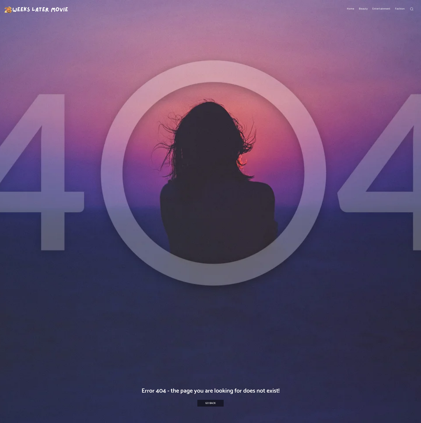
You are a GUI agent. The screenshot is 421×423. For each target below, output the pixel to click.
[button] (411, 8)
